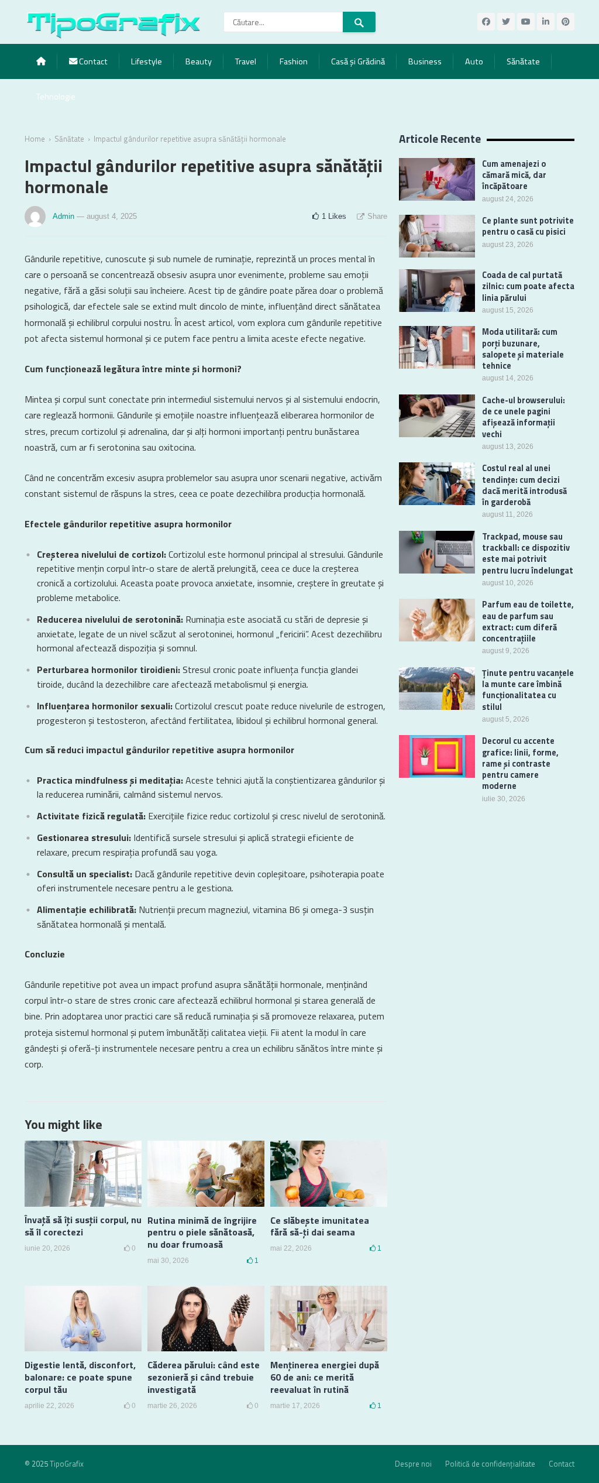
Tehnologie (55, 96)
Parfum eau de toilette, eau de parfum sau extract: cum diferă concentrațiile (528, 621)
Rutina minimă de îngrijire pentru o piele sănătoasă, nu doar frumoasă (202, 1232)
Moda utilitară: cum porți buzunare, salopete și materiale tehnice (523, 348)
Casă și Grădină (358, 61)
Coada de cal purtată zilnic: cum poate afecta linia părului (528, 286)
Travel (245, 61)
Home (35, 139)
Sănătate (523, 61)
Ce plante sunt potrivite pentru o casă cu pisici (528, 226)
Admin (63, 216)
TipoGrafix (67, 1464)
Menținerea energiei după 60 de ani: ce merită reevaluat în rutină (324, 1377)
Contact (92, 61)
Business (425, 61)
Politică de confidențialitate (490, 1464)
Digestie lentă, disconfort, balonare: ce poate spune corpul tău (80, 1377)
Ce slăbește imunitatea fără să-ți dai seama (319, 1226)
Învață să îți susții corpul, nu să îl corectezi (83, 1226)
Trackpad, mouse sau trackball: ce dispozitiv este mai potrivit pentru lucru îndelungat (527, 553)
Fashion (294, 61)
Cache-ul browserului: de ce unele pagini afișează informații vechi (523, 417)
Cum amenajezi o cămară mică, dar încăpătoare (514, 175)
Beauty (198, 61)
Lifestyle (146, 61)
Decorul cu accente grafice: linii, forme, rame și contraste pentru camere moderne (520, 763)
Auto (474, 61)
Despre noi (413, 1464)
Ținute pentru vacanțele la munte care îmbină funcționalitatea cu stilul (528, 690)
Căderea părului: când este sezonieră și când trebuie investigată (203, 1377)
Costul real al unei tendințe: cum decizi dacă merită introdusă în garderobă (524, 485)
